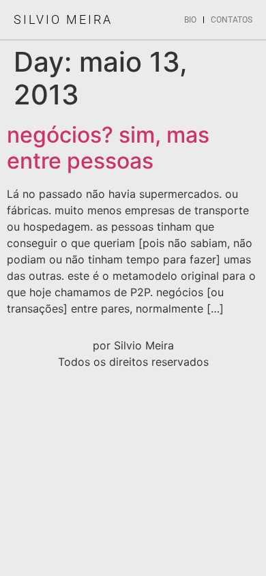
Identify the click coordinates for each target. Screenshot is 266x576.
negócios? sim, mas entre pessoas (108, 147)
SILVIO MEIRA (63, 19)
